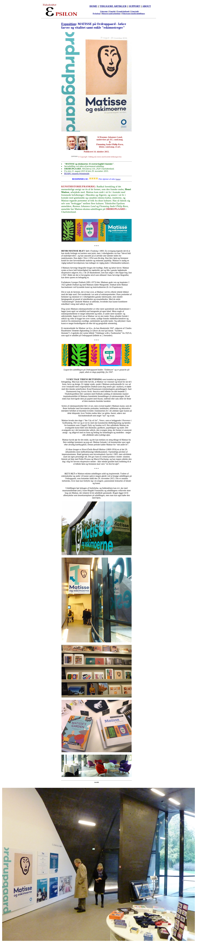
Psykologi (96, 13)
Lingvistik (135, 11)
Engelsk (112, 11)
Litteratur (104, 11)
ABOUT (146, 6)
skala (118, 179)
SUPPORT (134, 6)
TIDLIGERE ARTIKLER (113, 6)
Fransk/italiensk (123, 11)
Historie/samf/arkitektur (111, 13)
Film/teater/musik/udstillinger (133, 13)
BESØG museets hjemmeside (76, 173)
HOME (93, 6)
